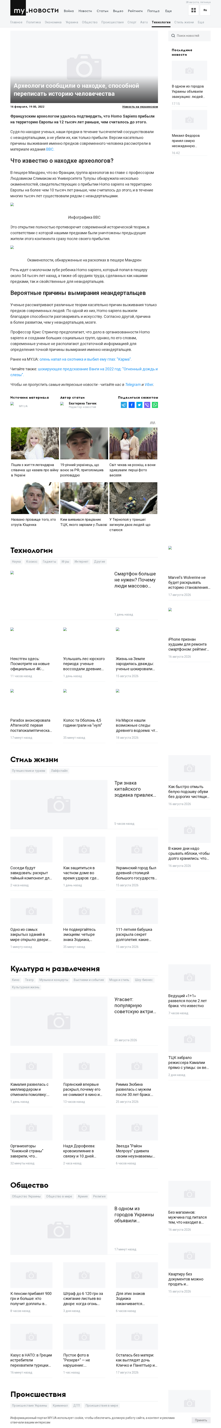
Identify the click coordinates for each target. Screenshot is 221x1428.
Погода (153, 11)
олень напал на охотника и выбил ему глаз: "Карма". (85, 359)
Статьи (102, 11)
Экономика (53, 22)
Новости (43, 10)
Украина (72, 22)
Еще (168, 11)
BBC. (50, 149)
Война (69, 11)
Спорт (132, 22)
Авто (144, 22)
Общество (90, 22)
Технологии (161, 22)
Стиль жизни (184, 22)
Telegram (133, 384)
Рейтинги (135, 11)
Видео (118, 11)
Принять (201, 1420)
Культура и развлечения (55, 969)
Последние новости (182, 52)
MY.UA (19, 8)
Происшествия (112, 22)
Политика (33, 22)
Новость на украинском (140, 106)
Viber (149, 384)
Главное (16, 22)
